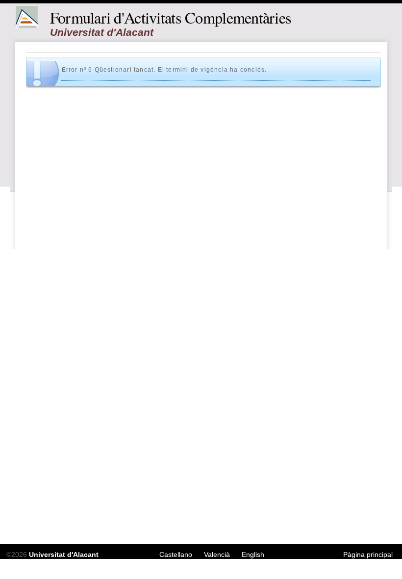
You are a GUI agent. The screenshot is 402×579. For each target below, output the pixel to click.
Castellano (175, 554)
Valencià (217, 554)
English (253, 554)
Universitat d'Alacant (64, 554)
